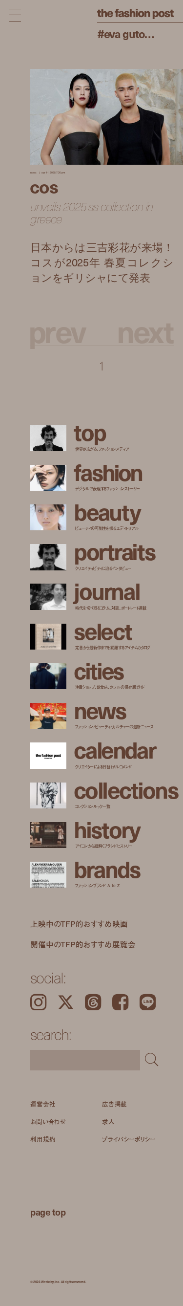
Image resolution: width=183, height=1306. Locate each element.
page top (47, 1212)
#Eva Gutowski (128, 33)
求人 (108, 1121)
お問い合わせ (48, 1121)
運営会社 (43, 1103)
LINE (148, 1002)
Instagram (38, 1002)
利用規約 (43, 1138)
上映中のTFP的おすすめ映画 (79, 923)
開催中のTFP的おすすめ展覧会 (83, 943)
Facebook (120, 1002)
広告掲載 (114, 1103)
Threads (93, 1002)
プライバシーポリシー (129, 1138)
